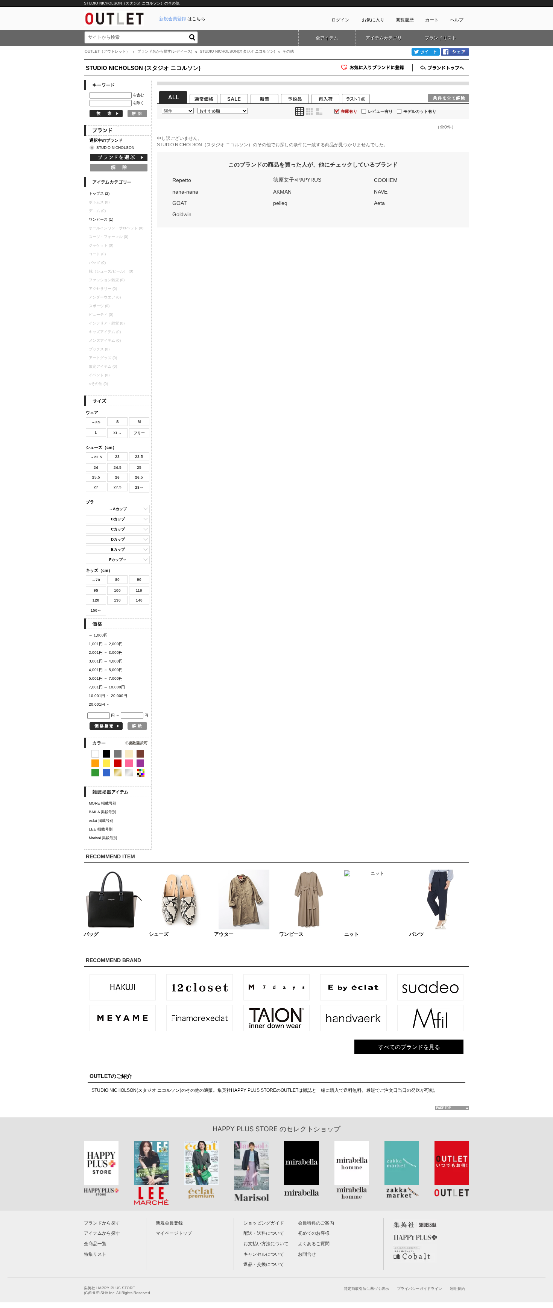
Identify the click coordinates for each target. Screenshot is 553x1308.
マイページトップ (174, 1233)
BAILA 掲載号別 (102, 812)
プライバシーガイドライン (419, 1289)
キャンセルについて (263, 1254)
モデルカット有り (419, 111)
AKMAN (282, 192)
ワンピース (101, 219)
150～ (96, 610)
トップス (99, 193)
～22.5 (96, 457)
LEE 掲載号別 (100, 829)
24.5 (118, 467)
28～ (139, 487)
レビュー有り (380, 111)
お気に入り (373, 20)
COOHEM (386, 180)
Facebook (455, 52)
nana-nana (185, 192)
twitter (426, 52)
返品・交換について (263, 1264)
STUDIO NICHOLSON (115, 148)
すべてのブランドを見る (409, 1047)
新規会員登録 (169, 1223)
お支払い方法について (266, 1243)
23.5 (139, 457)
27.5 (118, 487)
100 (117, 590)
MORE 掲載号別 (102, 803)
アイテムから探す (102, 1233)
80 (117, 579)
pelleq (280, 203)
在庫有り (349, 111)
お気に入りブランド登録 (412, 70)
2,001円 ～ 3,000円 (106, 652)
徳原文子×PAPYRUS (297, 180)
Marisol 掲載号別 (103, 838)
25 (139, 467)
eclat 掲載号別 (101, 820)
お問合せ (307, 1254)
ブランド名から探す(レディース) (164, 51)
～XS (95, 422)
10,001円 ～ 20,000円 (108, 696)
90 (139, 579)
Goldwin (181, 214)
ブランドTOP (442, 67)
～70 (96, 580)
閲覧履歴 (405, 20)
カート (432, 20)
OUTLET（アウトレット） (107, 51)
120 (96, 600)
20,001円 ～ (99, 704)
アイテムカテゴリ (384, 38)
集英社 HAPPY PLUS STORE (109, 1288)
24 (96, 467)
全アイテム (327, 38)
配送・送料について (263, 1233)
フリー (139, 433)
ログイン (340, 20)
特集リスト (95, 1254)
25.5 (96, 477)
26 (117, 477)
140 (139, 600)
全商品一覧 (95, 1243)
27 (96, 487)
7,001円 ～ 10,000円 (107, 687)
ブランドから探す (102, 1223)
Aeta (379, 203)
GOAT (179, 203)
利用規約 (457, 1289)
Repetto (181, 180)
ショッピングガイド (263, 1223)
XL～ (117, 433)
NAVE (380, 192)
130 (117, 600)
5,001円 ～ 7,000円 (106, 678)
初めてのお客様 (314, 1233)
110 (139, 590)
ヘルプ (456, 20)
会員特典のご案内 (316, 1223)
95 (96, 590)
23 (117, 457)
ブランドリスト (440, 38)
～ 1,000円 (98, 635)
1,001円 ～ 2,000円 (106, 644)
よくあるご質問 (314, 1243)
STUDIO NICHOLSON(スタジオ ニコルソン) (237, 51)
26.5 (139, 477)
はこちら (182, 18)
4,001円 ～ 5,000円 (106, 670)
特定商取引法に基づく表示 (366, 1289)
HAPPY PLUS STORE (245, 1129)
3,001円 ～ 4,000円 (106, 661)
